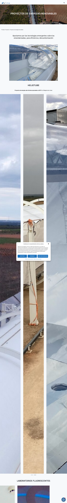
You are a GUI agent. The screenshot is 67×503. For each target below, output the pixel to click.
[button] (48, 244)
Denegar (32, 256)
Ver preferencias (42, 256)
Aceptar (22, 256)
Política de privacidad (29, 259)
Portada (3, 29)
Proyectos (7, 29)
